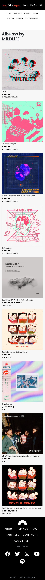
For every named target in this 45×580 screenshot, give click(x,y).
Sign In (25, 5)
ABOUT (9, 529)
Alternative (7, 97)
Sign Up (33, 5)
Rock (15, 97)
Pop (3, 357)
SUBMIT (19, 18)
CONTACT (29, 534)
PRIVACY (23, 529)
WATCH (27, 13)
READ (9, 13)
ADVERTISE (21, 540)
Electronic (7, 305)
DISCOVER (17, 13)
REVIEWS (11, 18)
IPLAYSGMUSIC (31, 18)
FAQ (34, 529)
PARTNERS (12, 534)
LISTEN (36, 13)
